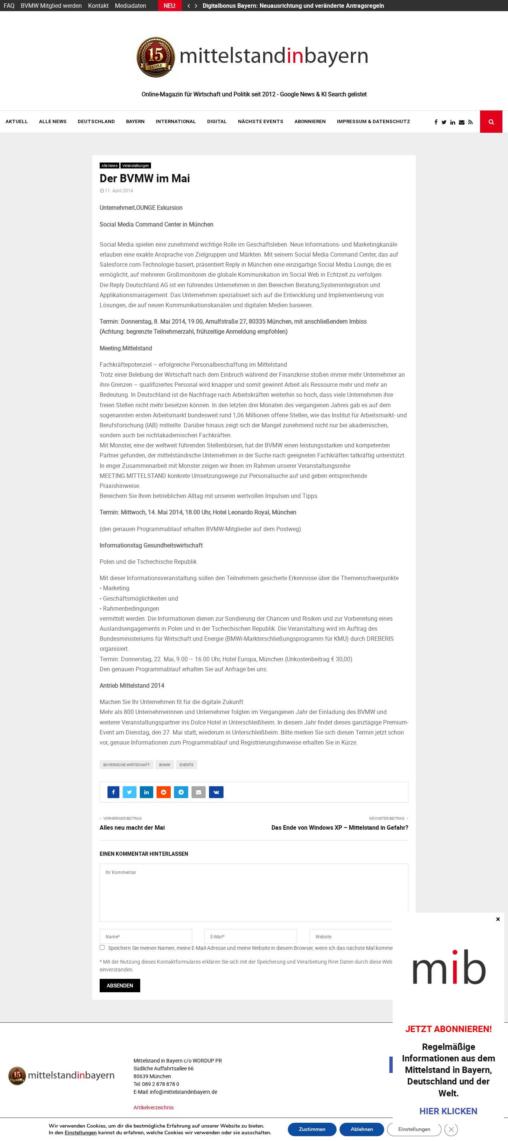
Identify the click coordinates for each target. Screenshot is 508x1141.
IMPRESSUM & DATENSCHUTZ (373, 121)
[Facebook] (437, 122)
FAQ (9, 5)
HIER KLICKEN (448, 1111)
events (186, 764)
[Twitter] (445, 122)
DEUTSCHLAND (96, 121)
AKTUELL (17, 121)
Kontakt (98, 5)
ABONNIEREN (310, 121)
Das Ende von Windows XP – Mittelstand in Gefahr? (339, 827)
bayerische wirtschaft (126, 764)
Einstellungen (81, 1132)
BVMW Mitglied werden (51, 5)
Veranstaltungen (135, 165)
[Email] (463, 122)
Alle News (53, 121)
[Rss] (472, 122)
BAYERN (135, 121)
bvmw (164, 764)
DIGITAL (217, 121)
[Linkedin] (454, 122)
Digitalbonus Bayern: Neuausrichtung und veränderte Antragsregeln (294, 5)
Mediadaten (130, 5)
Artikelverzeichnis (154, 1107)
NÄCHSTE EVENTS (260, 121)
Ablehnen (362, 1129)
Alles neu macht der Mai (132, 827)
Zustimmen (312, 1129)
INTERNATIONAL (176, 121)
